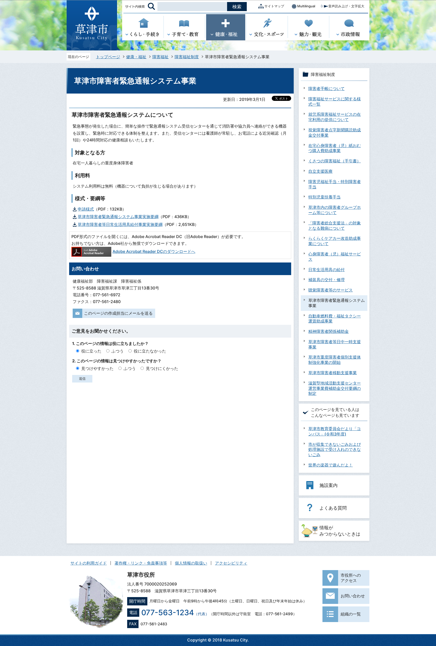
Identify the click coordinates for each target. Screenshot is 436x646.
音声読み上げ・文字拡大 (346, 6)
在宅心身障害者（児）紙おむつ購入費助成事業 (334, 148)
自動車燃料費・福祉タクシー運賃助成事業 (334, 318)
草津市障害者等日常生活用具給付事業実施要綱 (120, 224)
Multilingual (306, 6)
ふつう (118, 351)
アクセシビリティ (231, 563)
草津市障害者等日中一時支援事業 (334, 344)
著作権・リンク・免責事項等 (141, 563)
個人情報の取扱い (191, 563)
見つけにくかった (162, 368)
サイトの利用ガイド (88, 563)
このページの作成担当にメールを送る (118, 313)
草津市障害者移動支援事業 (332, 372)
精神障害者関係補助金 (328, 331)
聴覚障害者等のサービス (330, 289)
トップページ (108, 56)
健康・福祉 (136, 56)
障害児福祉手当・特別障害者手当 (334, 184)
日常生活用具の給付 (326, 269)
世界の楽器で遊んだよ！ (330, 464)
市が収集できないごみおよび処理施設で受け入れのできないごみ (334, 449)
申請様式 (86, 209)
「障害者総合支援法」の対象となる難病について (334, 225)
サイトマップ (274, 6)
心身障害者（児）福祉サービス (334, 256)
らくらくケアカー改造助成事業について (334, 241)
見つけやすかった (97, 368)
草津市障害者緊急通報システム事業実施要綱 (118, 216)
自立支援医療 (320, 171)
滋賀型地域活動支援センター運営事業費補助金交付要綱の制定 (334, 388)
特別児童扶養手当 (324, 196)
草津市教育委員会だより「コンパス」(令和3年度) (334, 431)
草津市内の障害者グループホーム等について (334, 210)
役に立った (91, 351)
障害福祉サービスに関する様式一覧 (334, 101)
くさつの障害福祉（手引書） (334, 160)
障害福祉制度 (187, 56)
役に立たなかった (150, 351)
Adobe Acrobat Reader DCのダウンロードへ (154, 251)
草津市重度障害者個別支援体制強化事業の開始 (334, 360)
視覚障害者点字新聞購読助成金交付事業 (334, 132)
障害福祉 (160, 56)
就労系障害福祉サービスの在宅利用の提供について (334, 117)
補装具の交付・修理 (326, 279)
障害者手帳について (326, 88)
